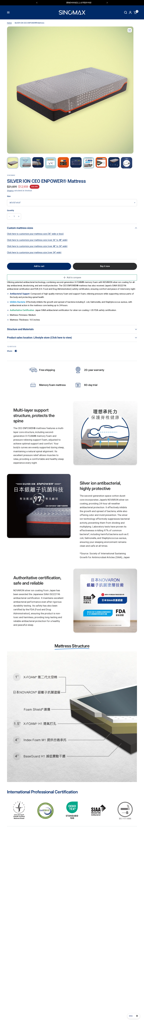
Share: (10, 351)
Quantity (10, 210)
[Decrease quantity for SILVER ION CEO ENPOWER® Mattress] (9, 216)
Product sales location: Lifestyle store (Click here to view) (39, 337)
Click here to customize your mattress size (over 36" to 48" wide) (37, 240)
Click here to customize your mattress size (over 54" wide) (34, 252)
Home (9, 23)
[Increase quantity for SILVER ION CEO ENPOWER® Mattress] (18, 216)
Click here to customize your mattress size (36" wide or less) (35, 234)
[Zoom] (130, 30)
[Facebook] (16, 351)
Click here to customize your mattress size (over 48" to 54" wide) (37, 246)
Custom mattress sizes (20, 227)
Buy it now (105, 266)
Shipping (10, 191)
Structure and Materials (20, 329)
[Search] (125, 12)
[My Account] (130, 12)
